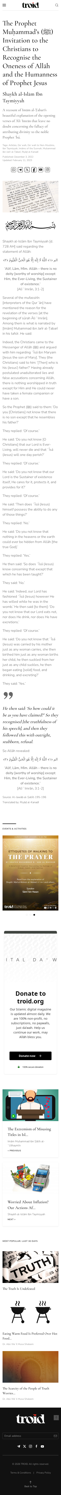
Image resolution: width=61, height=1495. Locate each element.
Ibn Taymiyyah (10, 148)
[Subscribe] (55, 1436)
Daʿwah (22, 145)
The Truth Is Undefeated (19, 1289)
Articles (13, 145)
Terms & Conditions (20, 1472)
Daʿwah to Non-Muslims (41, 145)
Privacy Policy (43, 1472)
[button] (4, 5)
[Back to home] (30, 5)
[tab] (27, 915)
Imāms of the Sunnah (30, 148)
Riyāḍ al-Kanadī (30, 151)
